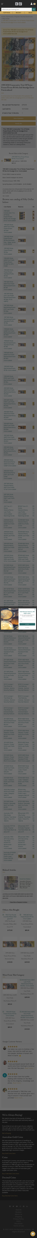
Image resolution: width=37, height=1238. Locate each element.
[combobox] (18, 9)
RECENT (18, 13)
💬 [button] (33, 1233)
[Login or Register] (31, 3)
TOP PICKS (6, 13)
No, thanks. (27, 627)
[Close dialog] (35, 609)
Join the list (27, 624)
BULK (30, 13)
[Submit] (34, 9)
